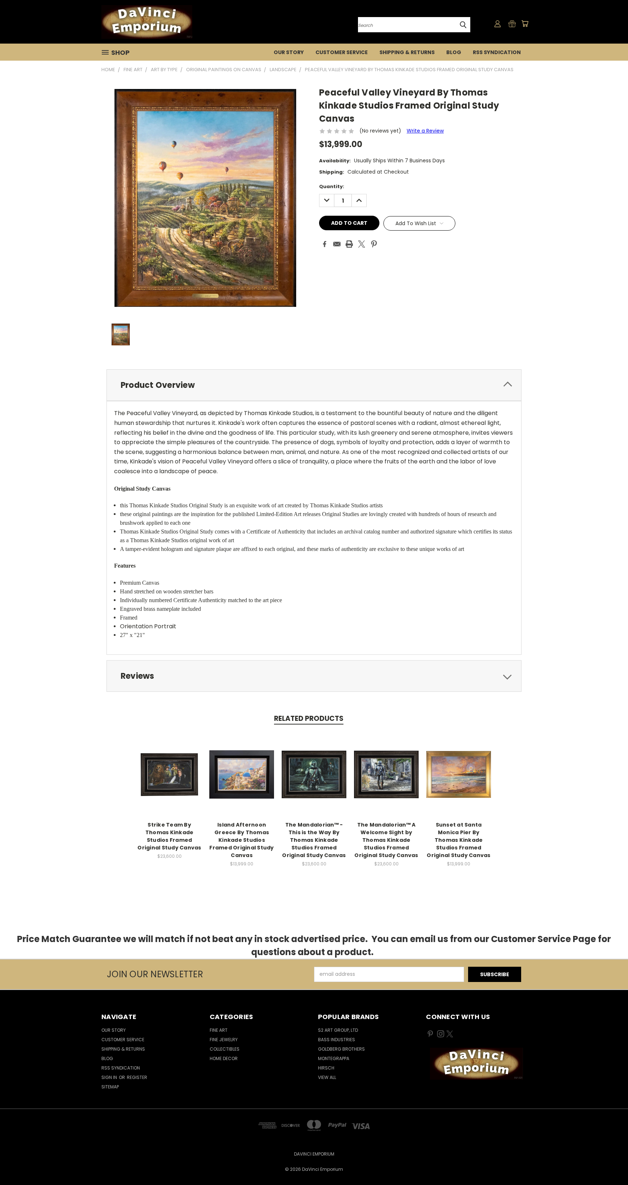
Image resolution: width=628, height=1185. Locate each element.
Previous (609, 1162)
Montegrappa (333, 1058)
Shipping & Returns (407, 52)
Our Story (289, 52)
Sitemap (110, 1087)
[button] (476, 1064)
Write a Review (425, 130)
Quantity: (331, 186)
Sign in (109, 1077)
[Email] (337, 244)
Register (137, 1077)
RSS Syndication (497, 52)
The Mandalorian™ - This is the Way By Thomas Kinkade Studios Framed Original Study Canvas (314, 840)
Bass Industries (336, 1039)
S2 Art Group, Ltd (338, 1030)
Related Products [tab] (308, 718)
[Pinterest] (374, 244)
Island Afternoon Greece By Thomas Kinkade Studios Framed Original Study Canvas (241, 840)
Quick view (169, 767)
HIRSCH (326, 1068)
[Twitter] (361, 244)
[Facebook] (324, 244)
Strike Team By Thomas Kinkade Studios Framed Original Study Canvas (169, 836)
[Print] (349, 244)
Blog (453, 52)
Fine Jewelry (224, 1039)
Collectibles (224, 1049)
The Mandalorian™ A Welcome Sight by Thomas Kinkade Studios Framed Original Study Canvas (386, 840)
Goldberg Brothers (341, 1049)
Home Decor (224, 1058)
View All (327, 1077)
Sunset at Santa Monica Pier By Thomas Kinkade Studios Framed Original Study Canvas (458, 840)
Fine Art (219, 1030)
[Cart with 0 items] (524, 23)
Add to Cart (169, 780)
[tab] (314, 385)
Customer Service (341, 52)
